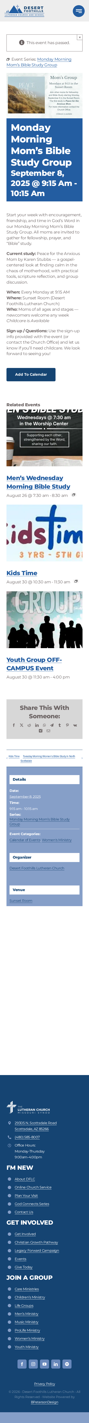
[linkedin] (55, 1364)
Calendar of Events (25, 840)
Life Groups (24, 1306)
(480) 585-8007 (27, 1137)
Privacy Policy (44, 1384)
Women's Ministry (57, 840)
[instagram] (33, 1364)
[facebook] (22, 1364)
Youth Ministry (27, 1347)
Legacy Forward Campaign (37, 1250)
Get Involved (25, 1234)
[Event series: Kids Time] (76, 581)
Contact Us (24, 1212)
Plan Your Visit (26, 1196)
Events (20, 1259)
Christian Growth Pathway (36, 1242)
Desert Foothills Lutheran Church (37, 868)
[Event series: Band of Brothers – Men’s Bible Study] (73, 494)
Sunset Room (21, 901)
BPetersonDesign (44, 1402)
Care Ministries (27, 1289)
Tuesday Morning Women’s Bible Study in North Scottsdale (48, 758)
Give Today (23, 1267)
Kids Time (21, 573)
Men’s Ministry (26, 1314)
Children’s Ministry (30, 1297)
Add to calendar (31, 374)
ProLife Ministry (27, 1330)
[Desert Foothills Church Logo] (24, 6)
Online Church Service (33, 1187)
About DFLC (25, 1179)
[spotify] (67, 1364)
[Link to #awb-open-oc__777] (79, 11)
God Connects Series (32, 1204)
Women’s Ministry (29, 1338)
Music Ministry (26, 1322)
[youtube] (44, 1364)
